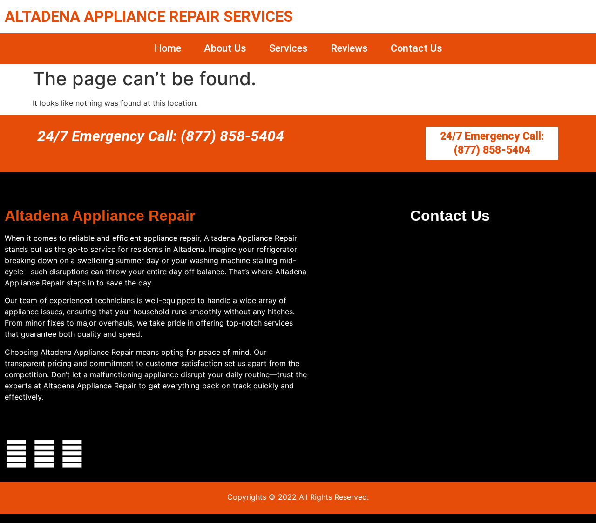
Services (288, 48)
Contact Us (416, 48)
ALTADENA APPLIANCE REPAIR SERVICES (149, 16)
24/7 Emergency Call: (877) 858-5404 (160, 136)
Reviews (349, 48)
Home (167, 48)
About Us (225, 48)
